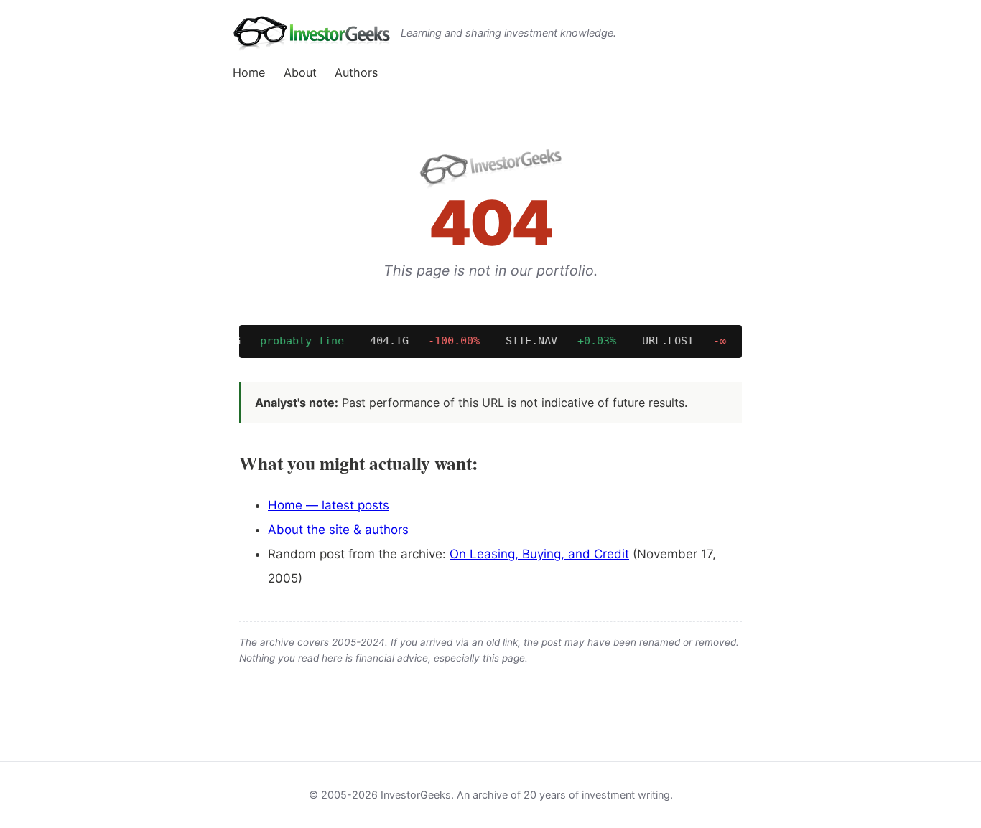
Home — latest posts (328, 505)
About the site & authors (338, 529)
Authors (356, 72)
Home (249, 72)
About (300, 72)
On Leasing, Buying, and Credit (539, 554)
